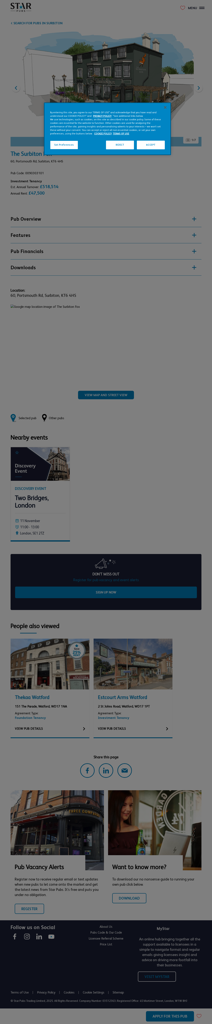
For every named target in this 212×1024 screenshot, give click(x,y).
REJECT (120, 145)
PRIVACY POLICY (102, 116)
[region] (107, 128)
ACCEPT (150, 145)
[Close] (165, 107)
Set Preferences (64, 145)
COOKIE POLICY (103, 133)
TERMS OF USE (121, 133)
